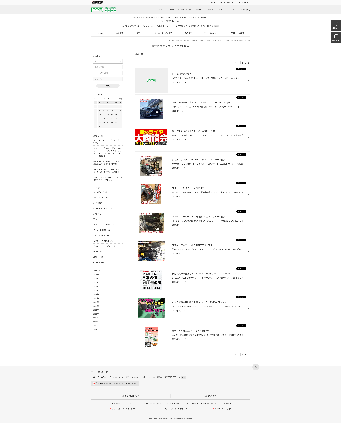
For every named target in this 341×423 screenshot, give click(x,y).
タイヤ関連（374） (100, 192)
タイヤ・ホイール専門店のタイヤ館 (177, 40)
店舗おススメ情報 (237, 33)
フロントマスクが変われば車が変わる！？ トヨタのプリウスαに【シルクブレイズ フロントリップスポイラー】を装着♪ (107, 152)
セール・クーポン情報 (163, 33)
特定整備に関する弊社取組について (202, 403)
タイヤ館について (185, 9)
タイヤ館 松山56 (170, 21)
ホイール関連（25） (101, 197)
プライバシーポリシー (152, 403)
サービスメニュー (211, 33)
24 (100, 122)
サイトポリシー (175, 403)
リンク (132, 403)
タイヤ (211, 9)
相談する (336, 28)
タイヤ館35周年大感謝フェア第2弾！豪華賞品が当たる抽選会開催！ (107, 162)
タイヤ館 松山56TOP (229, 40)
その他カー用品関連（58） (103, 240)
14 (116, 114)
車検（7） (97, 219)
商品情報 (188, 33)
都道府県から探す (198, 40)
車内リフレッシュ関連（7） (104, 224)
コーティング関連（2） (102, 230)
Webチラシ (200, 9)
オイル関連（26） (100, 203)
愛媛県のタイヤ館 (213, 40)
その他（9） (98, 251)
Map (216, 26)
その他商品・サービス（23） (104, 246)
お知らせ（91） (99, 257)
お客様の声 (243, 9)
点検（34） (97, 213)
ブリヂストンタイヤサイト (122, 408)
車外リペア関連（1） (101, 235)
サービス (221, 9)
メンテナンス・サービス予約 (220, 2)
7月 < (96, 98)
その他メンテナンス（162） (104, 208)
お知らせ (138, 33)
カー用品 (231, 9)
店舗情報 (119, 33)
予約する (336, 40)
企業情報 (227, 403)
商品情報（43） (99, 262)
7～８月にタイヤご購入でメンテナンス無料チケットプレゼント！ (107, 178)
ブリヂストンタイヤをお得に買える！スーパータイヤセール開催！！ (107, 170)
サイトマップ (117, 403)
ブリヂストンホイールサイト (174, 408)
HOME (160, 9)
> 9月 (120, 98)
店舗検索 (170, 9)
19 (108, 118)
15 (120, 114)
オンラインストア (242, 2)
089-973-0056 (132, 26)
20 (112, 118)
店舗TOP (100, 33)
